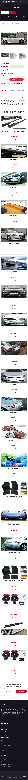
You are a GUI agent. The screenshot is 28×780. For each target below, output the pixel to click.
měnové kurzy (15, 777)
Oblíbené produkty (5, 764)
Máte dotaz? (22, 90)
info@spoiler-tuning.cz (17, 1)
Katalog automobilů (6, 766)
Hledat (12, 12)
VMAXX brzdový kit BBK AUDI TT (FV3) (14, 609)
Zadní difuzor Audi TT (14, 524)
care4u (24, 776)
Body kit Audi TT (14, 243)
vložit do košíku (16, 79)
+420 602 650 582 (6, 1)
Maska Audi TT (14, 187)
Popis (4, 90)
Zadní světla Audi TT (14, 440)
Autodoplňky (4, 729)
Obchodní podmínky (6, 745)
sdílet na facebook (17, 83)
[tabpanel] (5, 55)
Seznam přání (4, 761)
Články (2, 750)
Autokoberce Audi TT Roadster (14, 580)
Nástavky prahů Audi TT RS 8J (14, 637)
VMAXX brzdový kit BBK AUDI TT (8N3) (14, 665)
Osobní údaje (4, 743)
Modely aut (3, 748)
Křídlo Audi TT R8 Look (14, 271)
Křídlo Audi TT (14, 159)
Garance (12, 90)
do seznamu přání (6, 83)
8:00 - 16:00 (4, 2)
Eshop (2, 23)
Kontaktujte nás (5, 740)
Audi (15, 23)
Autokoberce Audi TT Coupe (14, 496)
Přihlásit (22, 691)
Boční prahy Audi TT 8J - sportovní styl (14, 131)
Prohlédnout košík (5, 759)
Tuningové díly (9, 23)
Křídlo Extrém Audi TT (14, 468)
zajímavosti (9, 777)
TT (18, 23)
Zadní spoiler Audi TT (14, 552)
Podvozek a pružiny (6, 731)
